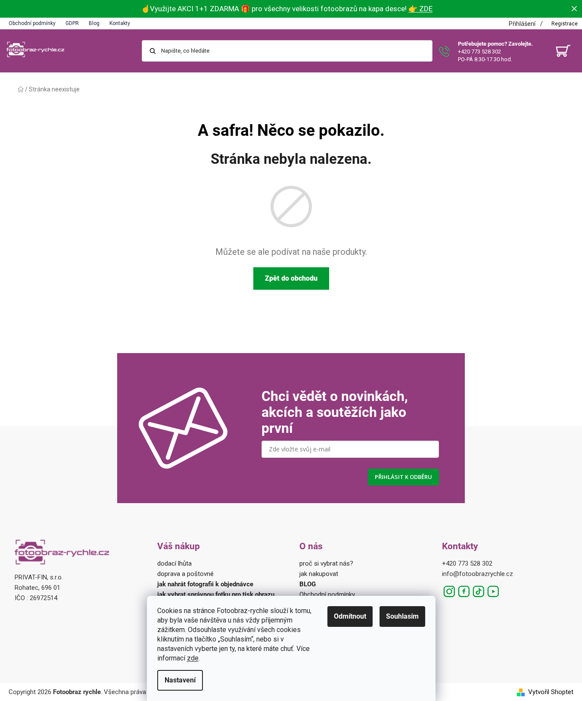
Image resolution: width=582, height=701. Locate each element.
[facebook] (464, 591)
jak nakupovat (318, 574)
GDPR (72, 23)
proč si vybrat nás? (326, 563)
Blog (94, 23)
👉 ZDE (420, 8)
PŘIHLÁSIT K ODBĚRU (403, 477)
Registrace (564, 24)
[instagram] (449, 591)
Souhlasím (402, 616)
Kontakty (119, 23)
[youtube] (493, 591)
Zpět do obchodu (291, 278)
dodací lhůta (174, 563)
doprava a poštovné (185, 574)
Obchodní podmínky (32, 23)
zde (193, 658)
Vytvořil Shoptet (550, 692)
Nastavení (180, 680)
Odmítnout (350, 616)
